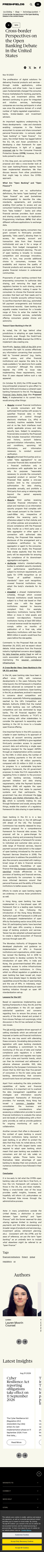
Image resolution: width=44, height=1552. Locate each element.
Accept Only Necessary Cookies (22, 1541)
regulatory (7, 1261)
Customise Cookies (22, 1535)
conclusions (36, 698)
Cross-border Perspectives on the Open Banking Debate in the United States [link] (21, 15)
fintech (25, 1257)
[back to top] (39, 1474)
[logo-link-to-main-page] (13, 5)
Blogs (17, 12)
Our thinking (7, 12)
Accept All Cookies (22, 1548)
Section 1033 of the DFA (25, 347)
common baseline (25, 1103)
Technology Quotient (30, 12)
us (15, 1261)
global (32, 1257)
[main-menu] (38, 4)
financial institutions (11, 1257)
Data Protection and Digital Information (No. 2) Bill (22, 798)
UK (8, 1030)
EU (14, 1030)
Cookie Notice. (26, 1530)
